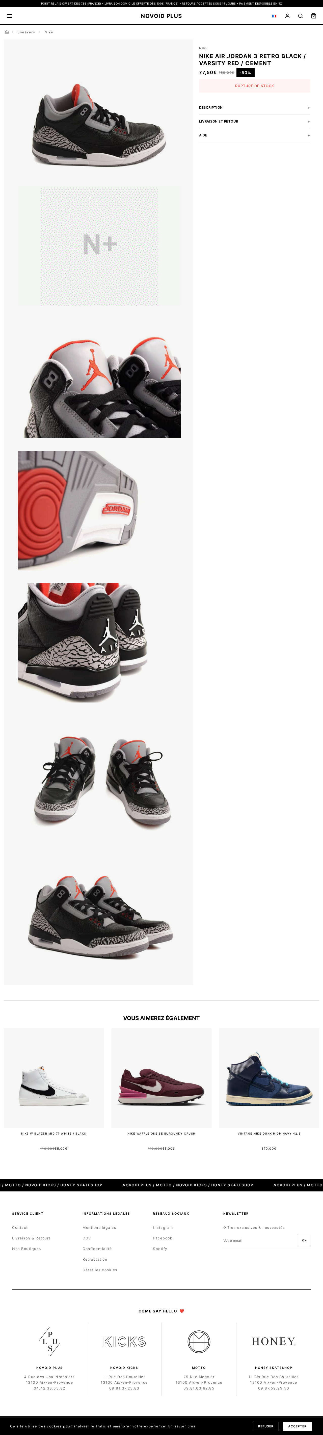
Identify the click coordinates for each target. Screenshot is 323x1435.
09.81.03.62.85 (198, 1388)
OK (304, 1240)
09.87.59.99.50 (273, 1388)
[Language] (274, 15)
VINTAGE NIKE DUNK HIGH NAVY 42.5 (269, 1133)
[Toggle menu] (9, 15)
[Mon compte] (287, 15)
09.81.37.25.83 (124, 1388)
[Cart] (313, 15)
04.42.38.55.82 (49, 1388)
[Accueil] (7, 32)
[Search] (300, 15)
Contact (20, 1227)
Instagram (163, 1227)
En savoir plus (182, 1426)
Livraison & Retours (31, 1238)
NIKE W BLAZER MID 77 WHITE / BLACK (54, 1133)
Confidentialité (97, 1248)
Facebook (162, 1238)
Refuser (266, 1426)
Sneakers (26, 32)
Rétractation (95, 1259)
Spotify (160, 1248)
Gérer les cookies (100, 1270)
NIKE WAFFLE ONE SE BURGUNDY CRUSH (161, 1133)
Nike (49, 32)
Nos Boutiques (26, 1248)
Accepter (297, 1426)
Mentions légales (99, 1227)
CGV (87, 1238)
